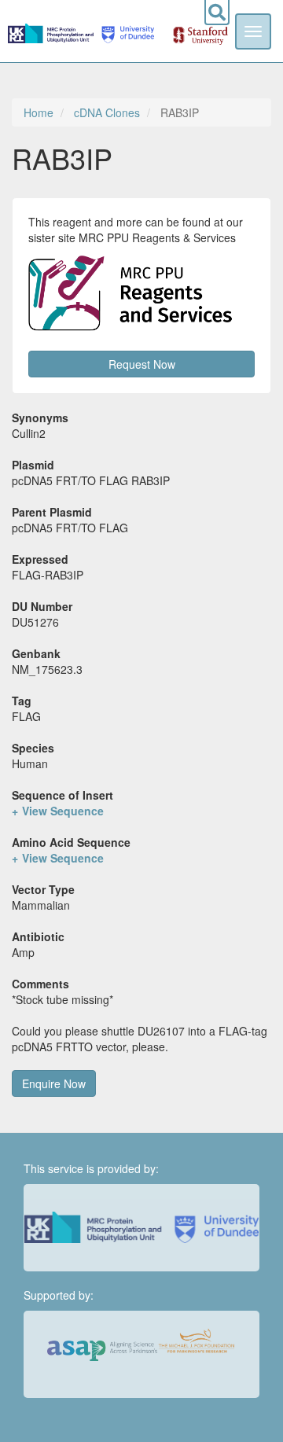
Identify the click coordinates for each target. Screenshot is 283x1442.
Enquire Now (54, 1083)
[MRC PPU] (52, 31)
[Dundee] (125, 31)
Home (38, 112)
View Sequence (63, 810)
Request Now (141, 364)
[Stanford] (192, 31)
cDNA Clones (107, 112)
